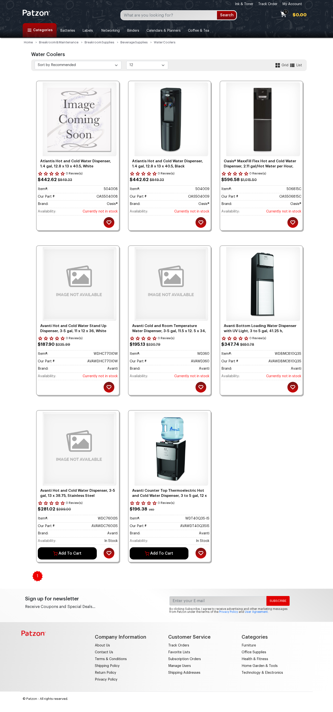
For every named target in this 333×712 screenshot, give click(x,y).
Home (28, 42)
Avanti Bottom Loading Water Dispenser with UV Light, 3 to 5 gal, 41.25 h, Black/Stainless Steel (260, 331)
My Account (292, 4)
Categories (43, 30)
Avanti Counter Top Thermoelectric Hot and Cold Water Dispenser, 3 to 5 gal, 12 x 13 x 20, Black (169, 496)
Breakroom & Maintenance (58, 42)
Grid (285, 65)
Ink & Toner (244, 4)
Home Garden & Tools (260, 666)
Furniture (249, 645)
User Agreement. (256, 611)
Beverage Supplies (134, 42)
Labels (87, 30)
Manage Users (179, 666)
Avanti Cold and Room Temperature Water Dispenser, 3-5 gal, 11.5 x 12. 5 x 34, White (169, 331)
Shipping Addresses (184, 672)
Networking (110, 30)
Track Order (267, 4)
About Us (102, 645)
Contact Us (104, 652)
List (298, 65)
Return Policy (105, 672)
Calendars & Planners (164, 30)
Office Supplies (254, 652)
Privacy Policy (228, 611)
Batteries (67, 30)
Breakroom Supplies (99, 42)
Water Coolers (165, 42)
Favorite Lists (179, 652)
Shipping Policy (107, 666)
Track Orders (178, 645)
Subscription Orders (184, 659)
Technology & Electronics (262, 672)
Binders (133, 30)
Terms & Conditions (111, 659)
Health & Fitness (255, 659)
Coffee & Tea (198, 30)
